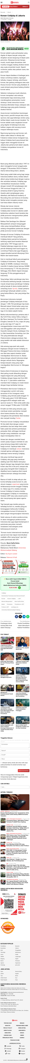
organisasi (16, 484)
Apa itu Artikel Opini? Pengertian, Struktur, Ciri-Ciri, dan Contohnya (22, 726)
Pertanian (17, 960)
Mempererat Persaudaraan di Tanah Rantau (7, 694)
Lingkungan (18, 956)
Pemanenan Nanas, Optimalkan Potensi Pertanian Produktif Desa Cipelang (17, 821)
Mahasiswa (18, 952)
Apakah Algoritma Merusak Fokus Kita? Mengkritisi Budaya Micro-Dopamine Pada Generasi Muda (22, 678)
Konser (3, 598)
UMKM (2, 956)
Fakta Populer (4, 979)
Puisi (16, 979)
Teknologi (7, 811)
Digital (16, 958)
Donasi (22, 1032)
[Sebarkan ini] (16, 616)
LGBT (19, 598)
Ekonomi (17, 946)
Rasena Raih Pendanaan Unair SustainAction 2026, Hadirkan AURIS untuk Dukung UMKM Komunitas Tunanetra (15, 814)
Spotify (14, 289)
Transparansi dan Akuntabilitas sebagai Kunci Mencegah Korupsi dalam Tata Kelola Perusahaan (7, 710)
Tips (2, 975)
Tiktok (8, 1053)
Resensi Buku (18, 971)
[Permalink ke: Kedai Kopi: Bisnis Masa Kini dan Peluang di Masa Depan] (7, 656)
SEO (11, 842)
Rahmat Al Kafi (12, 557)
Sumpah (22, 1037)
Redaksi (22, 1023)
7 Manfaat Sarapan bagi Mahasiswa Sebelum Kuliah (22, 663)
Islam (11, 825)
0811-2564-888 (9, 994)
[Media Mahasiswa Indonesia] (15, 2)
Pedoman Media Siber (22, 1025)
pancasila (17, 965)
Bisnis (7, 857)
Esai (16, 977)
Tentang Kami (8, 1023)
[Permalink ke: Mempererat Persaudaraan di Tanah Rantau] (7, 688)
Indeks (22, 1035)
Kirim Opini (8, 1032)
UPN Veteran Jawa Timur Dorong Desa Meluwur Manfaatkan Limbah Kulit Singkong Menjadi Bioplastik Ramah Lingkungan (17, 837)
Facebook (8, 1046)
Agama (2, 963)
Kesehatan (3, 948)
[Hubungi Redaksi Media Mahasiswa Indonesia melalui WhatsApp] (15, 48)
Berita (7, 819)
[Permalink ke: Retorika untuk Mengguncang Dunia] (7, 671)
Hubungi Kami (8, 1035)
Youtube (23, 1051)
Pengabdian (18, 950)
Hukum (17, 948)
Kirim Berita (22, 1030)
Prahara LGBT (5, 607)
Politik (16, 954)
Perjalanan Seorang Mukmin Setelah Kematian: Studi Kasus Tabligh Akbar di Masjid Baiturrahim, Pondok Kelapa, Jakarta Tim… (17, 829)
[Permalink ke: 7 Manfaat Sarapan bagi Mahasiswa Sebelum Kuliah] (22, 656)
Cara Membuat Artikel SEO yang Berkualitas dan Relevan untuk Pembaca (17, 844)
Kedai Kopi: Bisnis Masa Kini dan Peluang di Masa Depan (7, 663)
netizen (19, 449)
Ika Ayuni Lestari (11, 554)
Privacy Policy (7, 1028)
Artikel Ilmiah (9, 872)
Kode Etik (7, 1025)
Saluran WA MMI (11, 995)
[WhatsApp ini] (27, 616)
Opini (2, 971)
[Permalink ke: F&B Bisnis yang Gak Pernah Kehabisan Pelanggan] (22, 702)
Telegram (23, 1053)
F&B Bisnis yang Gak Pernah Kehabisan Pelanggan (21, 709)
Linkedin (9, 1051)
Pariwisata (9, 604)
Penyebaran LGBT (19, 604)
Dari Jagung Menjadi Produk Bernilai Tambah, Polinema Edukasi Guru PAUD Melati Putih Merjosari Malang (17, 882)
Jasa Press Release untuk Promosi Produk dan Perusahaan (22, 695)
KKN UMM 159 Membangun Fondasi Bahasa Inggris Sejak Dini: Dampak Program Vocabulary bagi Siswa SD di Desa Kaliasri (17, 852)
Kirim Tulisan (8, 1030)
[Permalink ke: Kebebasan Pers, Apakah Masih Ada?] (22, 642)
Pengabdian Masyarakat (16, 819)
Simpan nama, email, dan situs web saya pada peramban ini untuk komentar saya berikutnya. (14, 765)
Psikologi (3, 965)
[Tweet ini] (20, 616)
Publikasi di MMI (14, 1040)
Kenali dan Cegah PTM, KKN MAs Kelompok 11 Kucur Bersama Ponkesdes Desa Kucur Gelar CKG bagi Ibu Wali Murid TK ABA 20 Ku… (17, 867)
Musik (3, 604)
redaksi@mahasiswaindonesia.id (16, 992)
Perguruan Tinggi (8, 1037)
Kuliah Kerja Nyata (14, 848)
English (17, 973)
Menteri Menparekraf (7, 601)
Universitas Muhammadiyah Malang (11, 610)
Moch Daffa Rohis (19, 601)
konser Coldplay (11, 598)
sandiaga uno (14, 607)
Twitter (18, 418)
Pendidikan (3, 946)
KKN (7, 863)
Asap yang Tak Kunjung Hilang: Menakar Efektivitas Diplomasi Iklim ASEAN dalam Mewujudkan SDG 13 (17, 875)
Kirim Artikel (22, 1028)
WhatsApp (8, 1048)
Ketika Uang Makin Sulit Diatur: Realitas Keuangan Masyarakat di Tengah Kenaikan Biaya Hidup (7, 728)
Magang (2, 958)
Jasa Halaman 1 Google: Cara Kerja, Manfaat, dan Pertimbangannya (16, 860)
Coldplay (4, 593)
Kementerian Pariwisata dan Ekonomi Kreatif (13, 595)
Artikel (2, 811)
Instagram (22, 1048)
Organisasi (17, 963)
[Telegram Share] (24, 616)
